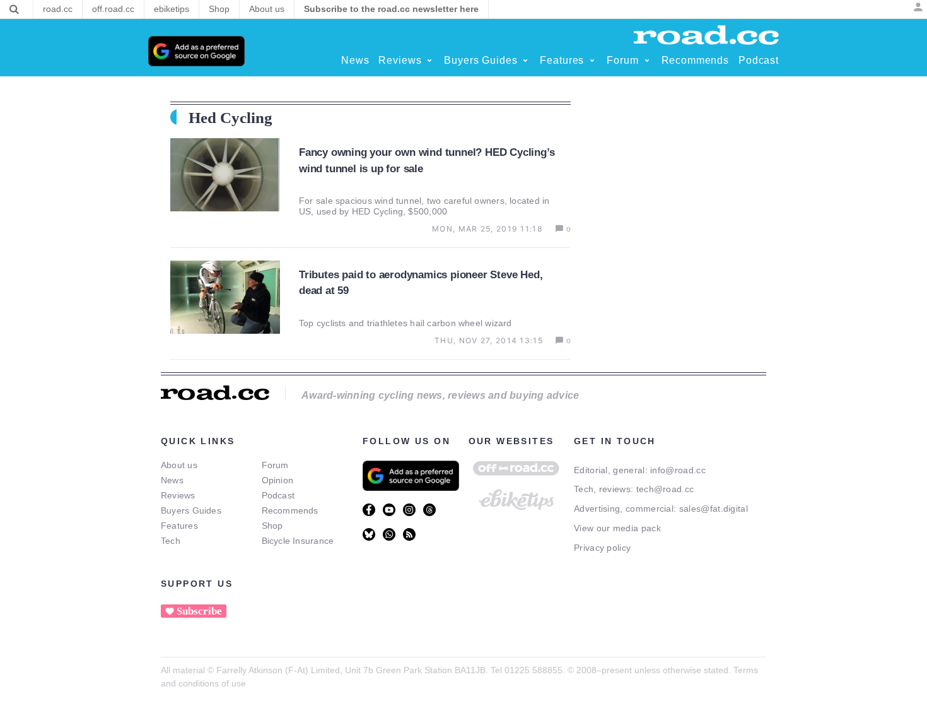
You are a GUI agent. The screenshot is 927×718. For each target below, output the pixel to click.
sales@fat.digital (713, 508)
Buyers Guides (191, 510)
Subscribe (199, 611)
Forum (275, 465)
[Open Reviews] (429, 60)
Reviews (178, 495)
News (172, 480)
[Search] (14, 9)
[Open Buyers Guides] (525, 60)
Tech (170, 541)
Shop (272, 526)
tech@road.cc (665, 489)
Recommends (290, 510)
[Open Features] (592, 60)
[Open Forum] (647, 60)
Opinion (278, 480)
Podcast (278, 495)
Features (179, 526)
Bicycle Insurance (298, 541)
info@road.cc (678, 470)
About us (179, 465)
